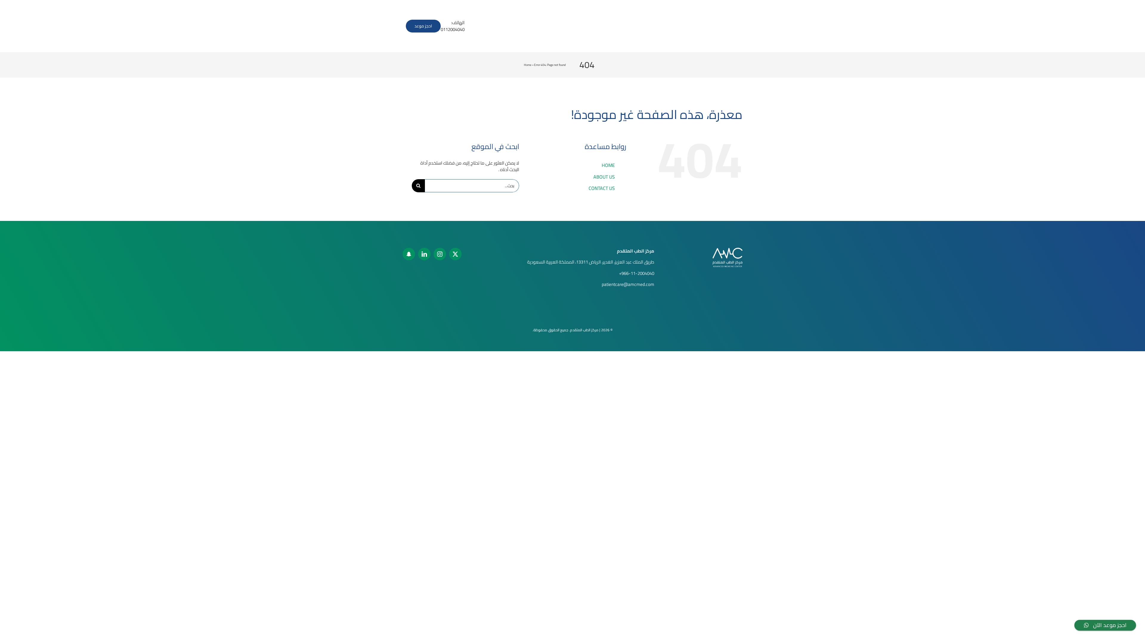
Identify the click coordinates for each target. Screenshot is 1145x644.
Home (527, 65)
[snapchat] (409, 254)
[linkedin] (424, 254)
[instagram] (440, 254)
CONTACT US (602, 188)
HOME (608, 165)
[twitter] (455, 254)
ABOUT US (604, 176)
